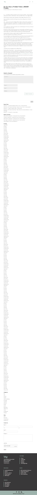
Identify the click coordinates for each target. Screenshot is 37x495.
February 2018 (6, 260)
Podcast (5, 404)
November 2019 (6, 233)
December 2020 (6, 215)
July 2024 (5, 159)
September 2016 (6, 284)
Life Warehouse (8, 482)
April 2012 (5, 354)
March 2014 (5, 325)
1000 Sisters (7, 483)
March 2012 (5, 355)
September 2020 (6, 219)
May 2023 (5, 177)
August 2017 (5, 269)
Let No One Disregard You (13, 121)
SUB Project (7, 475)
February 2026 (6, 133)
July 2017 (5, 270)
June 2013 (5, 337)
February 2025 (6, 149)
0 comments (20, 9)
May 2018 (5, 256)
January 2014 (6, 328)
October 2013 (6, 332)
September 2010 (6, 380)
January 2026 (6, 134)
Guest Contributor (7, 9)
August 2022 (5, 189)
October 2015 (6, 299)
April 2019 (5, 241)
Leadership (5, 401)
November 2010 (6, 377)
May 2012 (5, 352)
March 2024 (5, 164)
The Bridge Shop (24, 463)
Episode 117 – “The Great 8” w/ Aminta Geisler (11, 112)
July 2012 (5, 350)
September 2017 (6, 267)
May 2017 (5, 273)
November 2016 (6, 281)
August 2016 (5, 285)
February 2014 (6, 326)
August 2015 (5, 302)
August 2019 (5, 237)
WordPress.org (6, 420)
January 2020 (6, 230)
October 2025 (6, 138)
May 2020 (5, 225)
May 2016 (5, 289)
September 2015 (6, 300)
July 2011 (5, 366)
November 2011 (6, 361)
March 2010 (5, 388)
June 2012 (5, 351)
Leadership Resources (9, 470)
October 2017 (6, 266)
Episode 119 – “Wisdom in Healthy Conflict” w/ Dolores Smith (13, 108)
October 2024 (6, 155)
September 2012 (6, 347)
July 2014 (5, 319)
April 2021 (5, 211)
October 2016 (6, 282)
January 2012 (6, 358)
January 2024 (6, 167)
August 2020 (5, 221)
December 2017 (6, 263)
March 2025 (5, 148)
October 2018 (6, 249)
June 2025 (5, 144)
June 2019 (5, 240)
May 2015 (5, 306)
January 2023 (6, 182)
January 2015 (6, 311)
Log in (4, 416)
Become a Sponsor (8, 473)
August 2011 (5, 365)
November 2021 (6, 201)
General (5, 397)
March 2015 (5, 308)
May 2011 (5, 369)
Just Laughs (5, 400)
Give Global (7, 485)
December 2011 (6, 359)
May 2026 (5, 129)
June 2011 (5, 367)
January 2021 (6, 214)
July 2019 (5, 238)
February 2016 (6, 293)
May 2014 (5, 322)
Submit (5, 449)
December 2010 (6, 376)
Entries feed (5, 417)
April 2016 (5, 291)
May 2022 (5, 193)
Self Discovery (6, 408)
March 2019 (5, 243)
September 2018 (6, 251)
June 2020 (5, 223)
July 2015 (5, 303)
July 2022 (5, 190)
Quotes (5, 405)
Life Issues (16, 9)
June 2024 (5, 160)
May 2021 (5, 210)
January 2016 (6, 295)
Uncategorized (6, 411)
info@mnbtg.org (6, 463)
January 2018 (6, 262)
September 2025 (6, 140)
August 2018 (5, 252)
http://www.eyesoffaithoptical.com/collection (26, 53)
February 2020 (6, 229)
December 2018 (6, 247)
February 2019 (6, 244)
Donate (6, 471)
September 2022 (6, 188)
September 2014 (6, 317)
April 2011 (5, 370)
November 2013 (6, 330)
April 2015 (5, 307)
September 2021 (6, 204)
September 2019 (6, 236)
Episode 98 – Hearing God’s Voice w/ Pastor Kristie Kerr (17, 115)
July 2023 (5, 174)
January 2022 (6, 199)
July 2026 (5, 126)
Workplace (5, 412)
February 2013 (6, 340)
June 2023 (5, 175)
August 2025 (5, 141)
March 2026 (5, 131)
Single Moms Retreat (24, 471)
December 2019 (6, 232)
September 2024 (6, 156)
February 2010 (6, 389)
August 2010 (5, 381)
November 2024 (6, 153)
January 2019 (6, 245)
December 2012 (6, 343)
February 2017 (6, 277)
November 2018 (6, 248)
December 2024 (6, 152)
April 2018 (5, 258)
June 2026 (5, 127)
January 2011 (5, 374)
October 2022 (6, 186)
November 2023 (6, 170)
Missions (22, 460)
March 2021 (5, 212)
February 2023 (6, 181)
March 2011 (5, 372)
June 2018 (5, 255)
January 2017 (6, 278)
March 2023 (5, 179)
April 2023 (5, 178)
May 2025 (5, 145)
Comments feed (6, 419)
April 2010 (5, 387)
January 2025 (6, 151)
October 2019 (6, 234)
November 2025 (6, 137)
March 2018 (5, 259)
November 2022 (6, 185)
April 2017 (5, 274)
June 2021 (5, 208)
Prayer (22, 458)
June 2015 (5, 304)
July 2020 (5, 222)
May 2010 (5, 385)
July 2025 (5, 142)
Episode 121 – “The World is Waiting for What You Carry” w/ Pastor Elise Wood (15, 105)
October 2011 (6, 362)
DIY (4, 393)
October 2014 (6, 315)
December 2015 (6, 296)
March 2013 (5, 339)
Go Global (7, 486)
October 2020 (6, 218)
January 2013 (6, 341)
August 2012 (5, 348)
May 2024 (5, 162)
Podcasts (22, 462)
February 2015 (6, 310)
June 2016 (5, 288)
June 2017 (5, 271)
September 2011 (6, 363)
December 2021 (6, 200)
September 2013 (6, 333)
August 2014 (5, 318)
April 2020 (5, 226)
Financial (5, 396)
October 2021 (6, 203)
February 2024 (6, 166)
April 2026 (5, 130)
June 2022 (5, 192)
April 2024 (5, 163)
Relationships (5, 407)
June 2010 (5, 384)
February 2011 (6, 373)
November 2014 (6, 314)
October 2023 (6, 171)
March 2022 (5, 196)
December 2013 (6, 329)
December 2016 (6, 280)
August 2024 (5, 157)
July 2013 (5, 336)
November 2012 (6, 344)
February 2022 (6, 197)
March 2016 (5, 292)
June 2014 (5, 321)
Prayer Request (8, 474)
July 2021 (5, 207)
